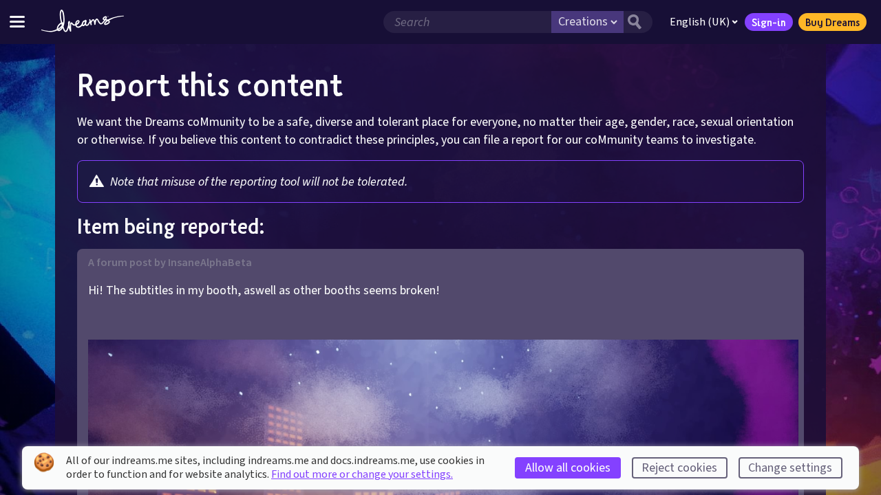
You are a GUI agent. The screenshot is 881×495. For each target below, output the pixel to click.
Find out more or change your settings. (362, 474)
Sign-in (769, 22)
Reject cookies (679, 467)
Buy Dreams (832, 22)
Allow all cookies (568, 467)
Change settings (790, 467)
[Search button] (638, 22)
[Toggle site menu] (17, 21)
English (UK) (700, 22)
